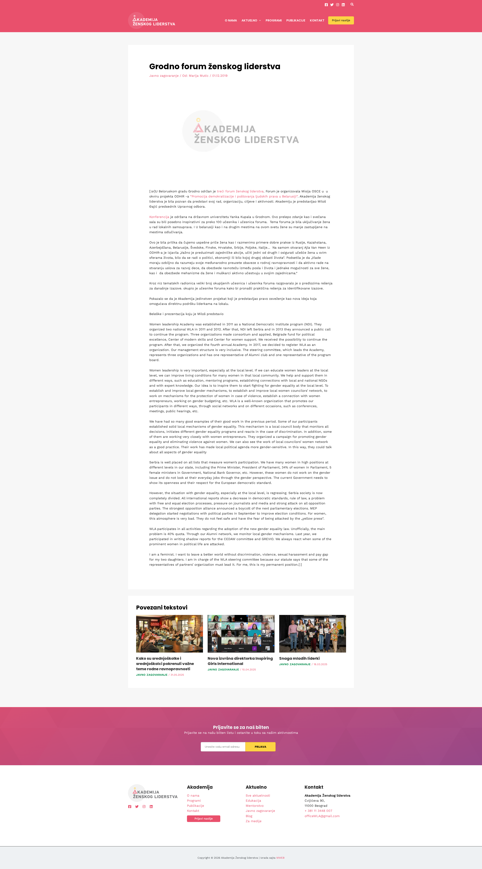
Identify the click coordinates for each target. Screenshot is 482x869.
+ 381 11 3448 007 (318, 811)
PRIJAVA (260, 747)
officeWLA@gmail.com (322, 816)
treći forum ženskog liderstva (240, 191)
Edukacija (253, 800)
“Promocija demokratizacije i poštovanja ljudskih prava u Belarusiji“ (244, 196)
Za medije (254, 821)
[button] (352, 5)
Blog (249, 816)
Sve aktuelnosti (258, 795)
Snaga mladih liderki (299, 658)
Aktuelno (249, 20)
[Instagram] (337, 4)
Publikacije (295, 20)
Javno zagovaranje (164, 75)
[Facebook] (326, 4)
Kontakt (317, 20)
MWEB (280, 857)
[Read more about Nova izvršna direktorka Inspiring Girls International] (241, 633)
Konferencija (159, 217)
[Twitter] (332, 4)
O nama (231, 20)
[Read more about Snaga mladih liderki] (312, 633)
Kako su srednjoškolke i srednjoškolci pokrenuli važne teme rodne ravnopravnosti (165, 664)
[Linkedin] (343, 4)
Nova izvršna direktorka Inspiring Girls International (240, 661)
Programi (274, 20)
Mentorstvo (255, 806)
